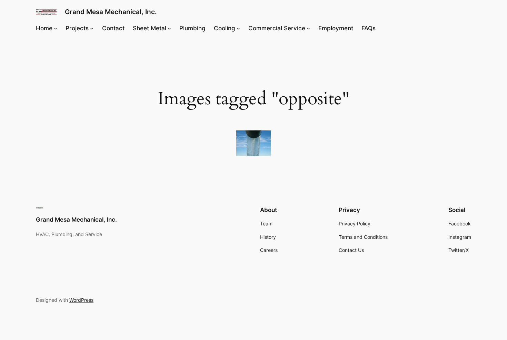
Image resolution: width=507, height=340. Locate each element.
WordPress (81, 300)
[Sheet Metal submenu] (169, 28)
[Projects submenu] (91, 28)
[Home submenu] (55, 28)
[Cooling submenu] (238, 28)
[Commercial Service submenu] (308, 28)
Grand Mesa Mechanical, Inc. (111, 12)
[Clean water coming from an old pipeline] (253, 143)
